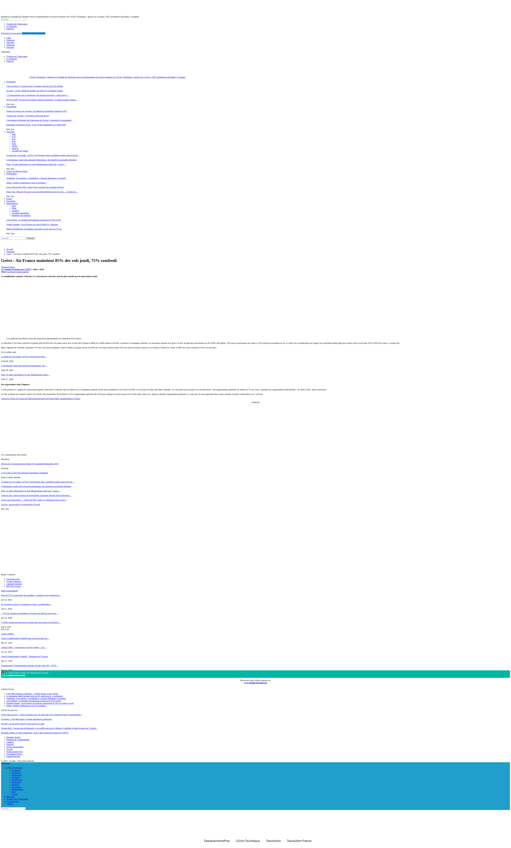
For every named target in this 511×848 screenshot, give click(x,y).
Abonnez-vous (12, 801)
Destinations (11, 174)
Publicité (10, 29)
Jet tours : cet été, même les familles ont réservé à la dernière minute (34, 91)
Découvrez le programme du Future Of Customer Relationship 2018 (29, 464)
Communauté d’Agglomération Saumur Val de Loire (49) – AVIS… (29, 665)
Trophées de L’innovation (17, 799)
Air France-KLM (23, 399)
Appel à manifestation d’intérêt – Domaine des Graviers (24, 656)
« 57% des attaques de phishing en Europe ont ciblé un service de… (29, 613)
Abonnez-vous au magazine (33, 33)
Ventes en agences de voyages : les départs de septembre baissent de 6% (36, 111)
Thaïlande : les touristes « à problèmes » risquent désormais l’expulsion (36, 178)
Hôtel (14, 208)
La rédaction (11, 26)
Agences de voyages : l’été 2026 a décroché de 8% (27, 116)
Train (14, 144)
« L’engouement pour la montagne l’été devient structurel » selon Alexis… (37, 95)
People (14, 794)
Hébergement (12, 203)
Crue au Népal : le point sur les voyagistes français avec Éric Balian (34, 86)
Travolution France (14, 754)
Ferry (14, 141)
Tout (14, 134)
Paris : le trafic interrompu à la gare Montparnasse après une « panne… (36, 164)
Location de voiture (20, 151)
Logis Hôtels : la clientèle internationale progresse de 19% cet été (33, 220)
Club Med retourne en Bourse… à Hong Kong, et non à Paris (32, 694)
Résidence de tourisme (21, 215)
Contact (9, 804)
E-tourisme (11, 201)
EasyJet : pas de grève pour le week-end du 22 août (22, 724)
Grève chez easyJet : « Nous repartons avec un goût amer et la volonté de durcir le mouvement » (41, 715)
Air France (11, 399)
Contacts (10, 742)
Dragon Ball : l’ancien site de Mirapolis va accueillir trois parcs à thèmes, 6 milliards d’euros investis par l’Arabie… (49, 728)
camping (15, 211)
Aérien (14, 146)
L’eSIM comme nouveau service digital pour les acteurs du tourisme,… (31, 622)
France (9, 199)
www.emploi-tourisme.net (13, 675)
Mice (14, 792)
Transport (10, 132)
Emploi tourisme (13, 756)
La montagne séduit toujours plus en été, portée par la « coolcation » (34, 696)
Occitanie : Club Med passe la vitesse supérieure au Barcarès (26, 719)
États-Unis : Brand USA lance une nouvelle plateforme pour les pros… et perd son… (42, 192)
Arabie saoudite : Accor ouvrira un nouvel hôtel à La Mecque (32, 224)
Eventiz (9, 749)
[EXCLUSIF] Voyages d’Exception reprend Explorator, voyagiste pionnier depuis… (41, 100)
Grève (48, 399)
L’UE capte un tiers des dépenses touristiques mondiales (24, 473)
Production (11, 82)
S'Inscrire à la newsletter (11, 33)
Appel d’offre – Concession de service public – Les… (23, 647)
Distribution (11, 107)
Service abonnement (14, 747)
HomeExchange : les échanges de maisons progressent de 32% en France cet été (40, 703)
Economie (16, 770)
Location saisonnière (20, 213)
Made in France (73, 399)
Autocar (15, 148)
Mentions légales (13, 737)
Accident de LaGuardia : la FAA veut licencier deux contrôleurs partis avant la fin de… (43, 155)
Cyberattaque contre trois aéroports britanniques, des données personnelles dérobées (41, 160)
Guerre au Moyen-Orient (16, 171)
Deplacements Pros (14, 752)
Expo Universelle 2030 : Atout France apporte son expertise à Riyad (35, 187)
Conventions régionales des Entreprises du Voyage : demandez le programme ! (39, 120)
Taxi (13, 139)
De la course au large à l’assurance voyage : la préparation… (26, 604)
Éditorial (15, 785)
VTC (14, 136)
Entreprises (35, 399)
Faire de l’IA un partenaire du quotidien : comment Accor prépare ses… (31, 595)
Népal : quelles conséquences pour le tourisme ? (26, 183)
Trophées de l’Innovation (16, 24)
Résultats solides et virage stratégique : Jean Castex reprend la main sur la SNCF (34, 733)
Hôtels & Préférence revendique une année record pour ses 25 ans (34, 229)
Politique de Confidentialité (17, 740)
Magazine (10, 796)
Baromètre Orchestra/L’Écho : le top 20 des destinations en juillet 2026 (36, 125)
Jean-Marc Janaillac (59, 399)
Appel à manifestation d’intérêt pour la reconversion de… (25, 638)
